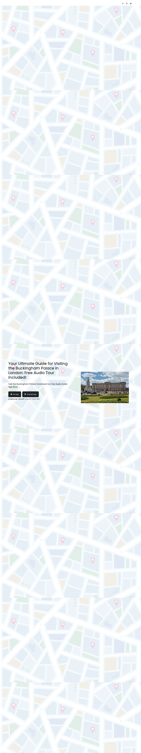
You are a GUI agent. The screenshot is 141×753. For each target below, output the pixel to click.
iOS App (16, 394)
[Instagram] (127, 3)
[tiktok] (123, 3)
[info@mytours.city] (131, 3)
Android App (31, 394)
